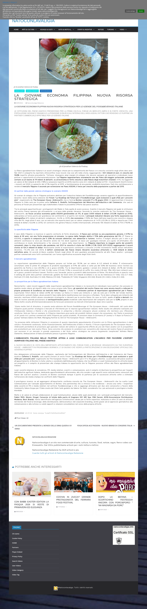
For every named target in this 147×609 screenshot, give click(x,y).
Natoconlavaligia (33, 20)
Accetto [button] (141, 11)
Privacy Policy (17, 556)
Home (16, 29)
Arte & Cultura (28, 29)
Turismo (110, 29)
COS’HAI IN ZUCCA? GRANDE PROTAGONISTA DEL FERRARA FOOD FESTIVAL (73, 500)
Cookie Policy (17, 538)
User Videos (16, 566)
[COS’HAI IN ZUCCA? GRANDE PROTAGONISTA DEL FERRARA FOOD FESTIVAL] (73, 473)
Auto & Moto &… (65, 29)
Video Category (17, 570)
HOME (14, 543)
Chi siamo (15, 534)
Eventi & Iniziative (85, 29)
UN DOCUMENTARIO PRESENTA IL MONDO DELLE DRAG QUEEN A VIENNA (43, 427)
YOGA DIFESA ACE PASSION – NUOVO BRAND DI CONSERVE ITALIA (104, 425)
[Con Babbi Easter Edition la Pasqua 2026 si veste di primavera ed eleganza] (31, 473)
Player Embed (17, 552)
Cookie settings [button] (130, 11)
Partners (15, 547)
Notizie (101, 29)
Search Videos (17, 561)
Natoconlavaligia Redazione (35, 103)
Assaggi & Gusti (46, 29)
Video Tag (15, 575)
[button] (35, 29)
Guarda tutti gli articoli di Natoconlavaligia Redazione (57, 453)
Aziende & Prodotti (32, 91)
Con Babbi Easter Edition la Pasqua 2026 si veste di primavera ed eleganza (31, 504)
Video (122, 29)
